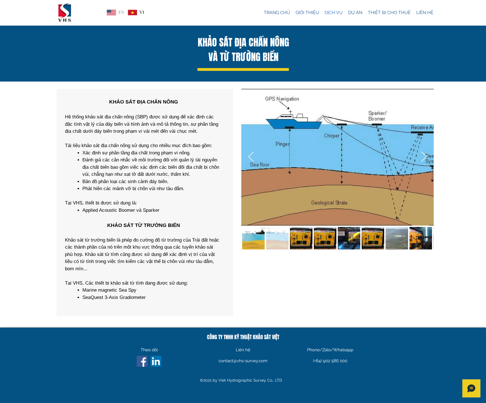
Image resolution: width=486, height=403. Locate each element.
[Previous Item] (251, 157)
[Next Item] (424, 157)
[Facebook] (142, 361)
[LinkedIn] (155, 361)
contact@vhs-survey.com (243, 360)
